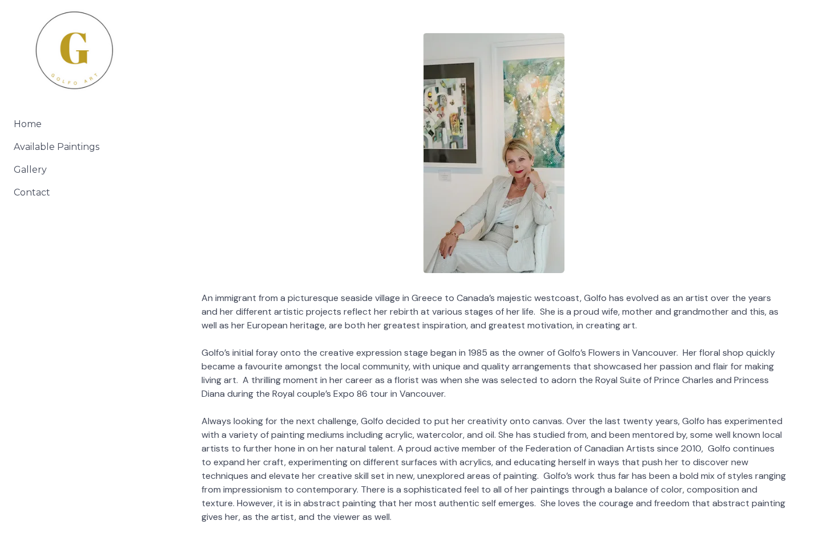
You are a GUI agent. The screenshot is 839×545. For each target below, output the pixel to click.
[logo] (74, 52)
